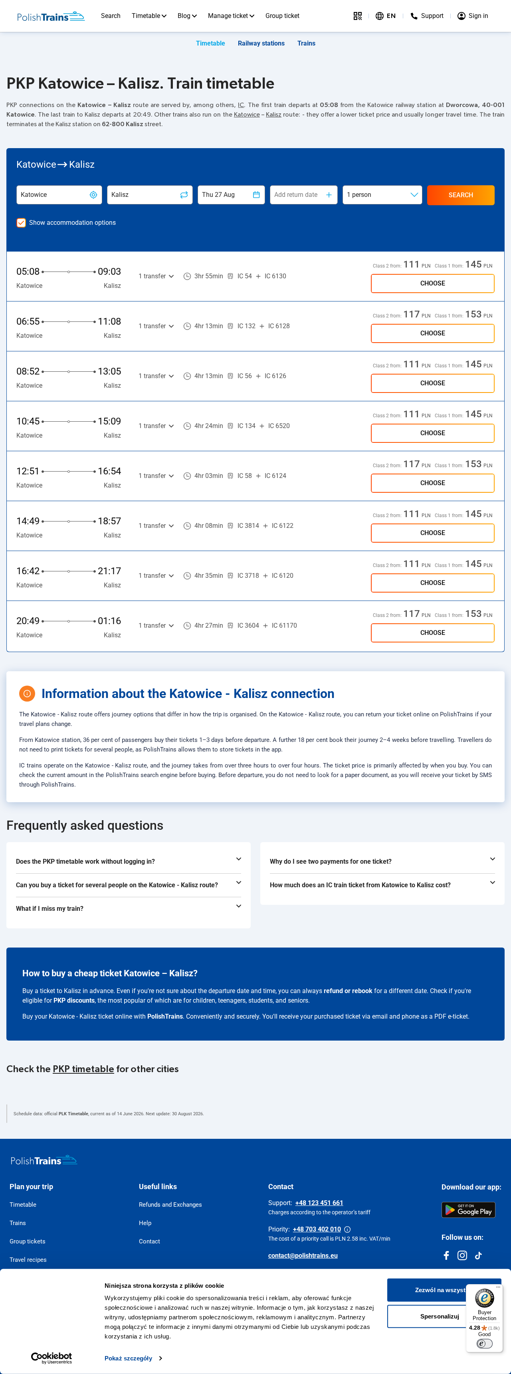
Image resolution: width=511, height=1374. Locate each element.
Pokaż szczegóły (128, 1358)
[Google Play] (468, 1210)
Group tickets (28, 1241)
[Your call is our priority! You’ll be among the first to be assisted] (347, 1229)
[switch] (485, 1343)
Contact (149, 1241)
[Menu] (498, 1289)
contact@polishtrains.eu (303, 1255)
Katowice (247, 114)
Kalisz (273, 114)
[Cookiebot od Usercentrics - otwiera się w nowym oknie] (52, 1358)
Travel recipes (28, 1259)
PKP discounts (74, 1000)
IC (241, 105)
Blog (184, 16)
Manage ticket (228, 16)
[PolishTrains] (44, 1159)
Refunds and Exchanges (170, 1204)
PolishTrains (165, 1016)
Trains (306, 43)
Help (145, 1223)
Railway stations (261, 43)
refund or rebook (348, 991)
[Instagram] (462, 1255)
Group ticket (282, 16)
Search (111, 16)
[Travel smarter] (357, 16)
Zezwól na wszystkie (444, 1290)
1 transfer (152, 276)
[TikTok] (478, 1255)
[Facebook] (446, 1255)
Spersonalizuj (439, 1316)
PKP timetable (83, 1069)
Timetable (146, 16)
